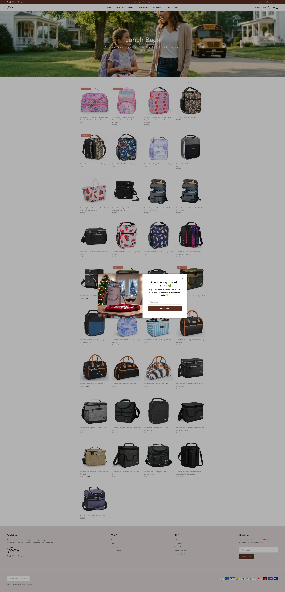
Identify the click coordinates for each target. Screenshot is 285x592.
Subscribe (164, 309)
